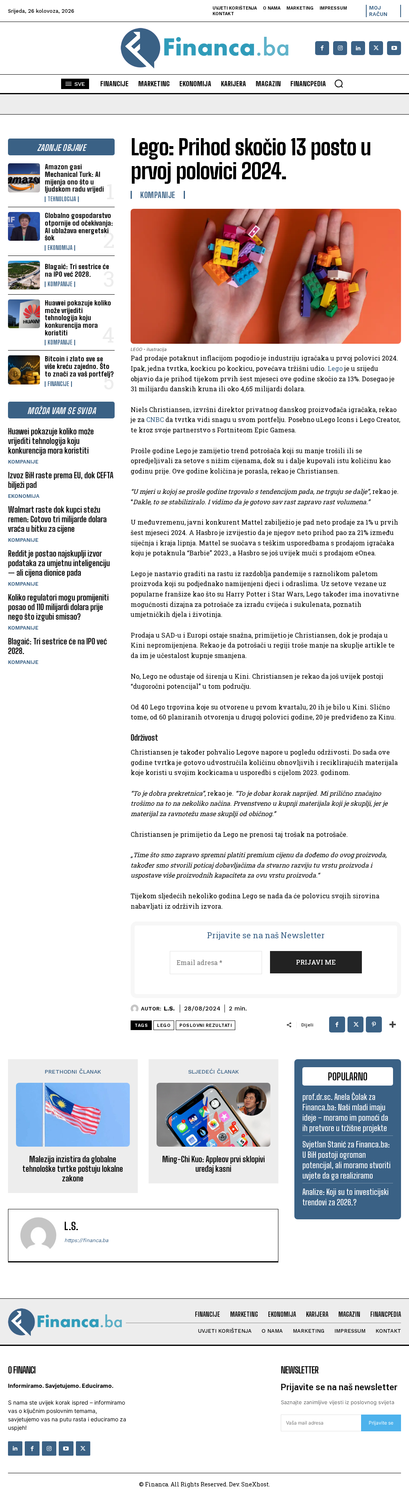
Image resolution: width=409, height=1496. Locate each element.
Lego (335, 368)
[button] (338, 83)
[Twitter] (83, 1448)
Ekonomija (60, 248)
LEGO (164, 1025)
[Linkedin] (358, 48)
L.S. (169, 1008)
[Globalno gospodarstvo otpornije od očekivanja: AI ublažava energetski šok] (24, 226)
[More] (392, 1024)
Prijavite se (381, 1423)
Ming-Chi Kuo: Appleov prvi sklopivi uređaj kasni (213, 1163)
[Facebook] (322, 48)
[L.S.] (136, 1009)
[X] (376, 48)
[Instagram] (340, 48)
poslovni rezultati (205, 1025)
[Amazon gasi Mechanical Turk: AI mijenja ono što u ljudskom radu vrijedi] (24, 177)
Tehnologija (62, 199)
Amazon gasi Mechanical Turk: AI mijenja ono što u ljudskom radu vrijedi (74, 177)
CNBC (155, 419)
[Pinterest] (374, 1024)
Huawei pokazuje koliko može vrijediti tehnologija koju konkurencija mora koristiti (78, 318)
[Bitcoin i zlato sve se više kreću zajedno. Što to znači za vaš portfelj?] (24, 369)
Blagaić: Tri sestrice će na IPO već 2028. (77, 270)
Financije (58, 384)
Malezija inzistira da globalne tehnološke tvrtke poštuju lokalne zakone (72, 1168)
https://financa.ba (86, 1240)
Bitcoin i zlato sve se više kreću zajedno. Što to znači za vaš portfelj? (79, 366)
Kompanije (60, 284)
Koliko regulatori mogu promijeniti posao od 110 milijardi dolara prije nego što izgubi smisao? (58, 606)
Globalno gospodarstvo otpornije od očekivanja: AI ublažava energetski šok (79, 226)
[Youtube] (394, 48)
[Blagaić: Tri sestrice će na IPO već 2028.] (24, 275)
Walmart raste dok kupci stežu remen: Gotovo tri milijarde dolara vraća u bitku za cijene (57, 519)
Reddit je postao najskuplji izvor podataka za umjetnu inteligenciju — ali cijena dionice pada (59, 563)
